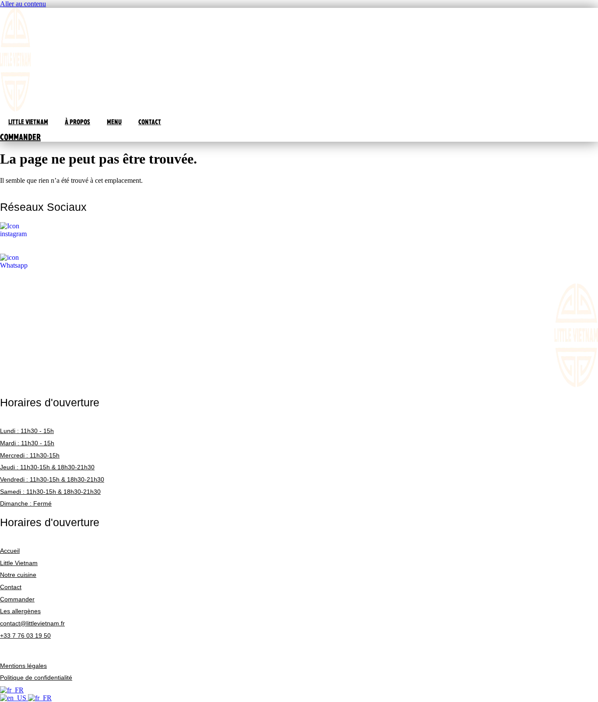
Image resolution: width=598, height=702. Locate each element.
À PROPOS (77, 122)
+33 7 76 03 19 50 (25, 635)
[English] (14, 698)
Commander (17, 599)
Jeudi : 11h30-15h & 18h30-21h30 (47, 467)
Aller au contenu (23, 3)
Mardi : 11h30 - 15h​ (27, 443)
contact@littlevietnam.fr (32, 623)
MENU (114, 122)
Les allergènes (20, 611)
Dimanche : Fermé (26, 503)
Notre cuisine (18, 574)
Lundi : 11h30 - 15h (27, 430)
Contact (10, 586)
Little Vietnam (19, 562)
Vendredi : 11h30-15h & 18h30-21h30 (52, 479)
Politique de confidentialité (36, 677)
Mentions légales (23, 665)
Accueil (10, 550)
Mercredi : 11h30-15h (30, 455)
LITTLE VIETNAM (28, 122)
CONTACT (149, 122)
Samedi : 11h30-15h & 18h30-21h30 (50, 491)
